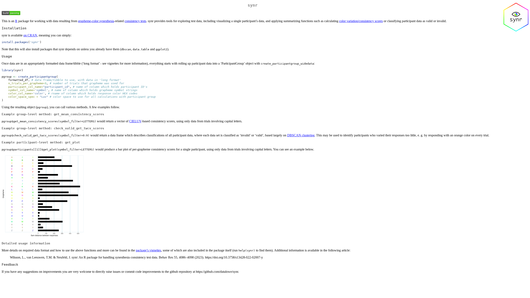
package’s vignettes (148, 250)
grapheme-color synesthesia (96, 21)
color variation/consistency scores (361, 21)
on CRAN (30, 35)
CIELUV (135, 121)
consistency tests (135, 21)
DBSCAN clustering (300, 135)
